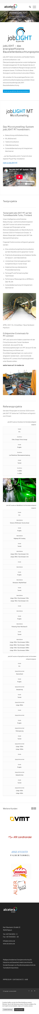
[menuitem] (29, 7)
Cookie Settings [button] (8, 1009)
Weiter (32, 307)
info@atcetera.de (9, 941)
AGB (26, 979)
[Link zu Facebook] (29, 990)
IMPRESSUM (7, 979)
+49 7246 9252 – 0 (11, 934)
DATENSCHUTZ (18, 979)
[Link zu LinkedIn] (31, 990)
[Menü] (33, 7)
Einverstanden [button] (19, 1009)
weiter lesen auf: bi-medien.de (13, 365)
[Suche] (29, 7)
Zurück (7, 307)
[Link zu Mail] (34, 990)
